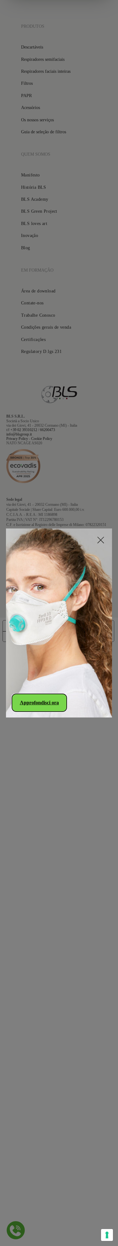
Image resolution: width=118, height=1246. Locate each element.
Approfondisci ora (39, 702)
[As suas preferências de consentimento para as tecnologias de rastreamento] (107, 1235)
